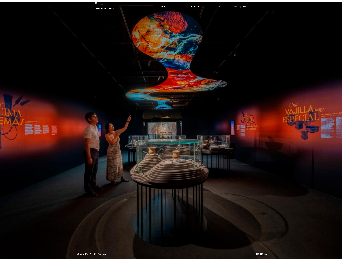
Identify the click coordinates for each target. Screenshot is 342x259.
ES (245, 6)
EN (236, 6)
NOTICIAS (261, 253)
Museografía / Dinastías (90, 253)
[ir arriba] (336, 246)
